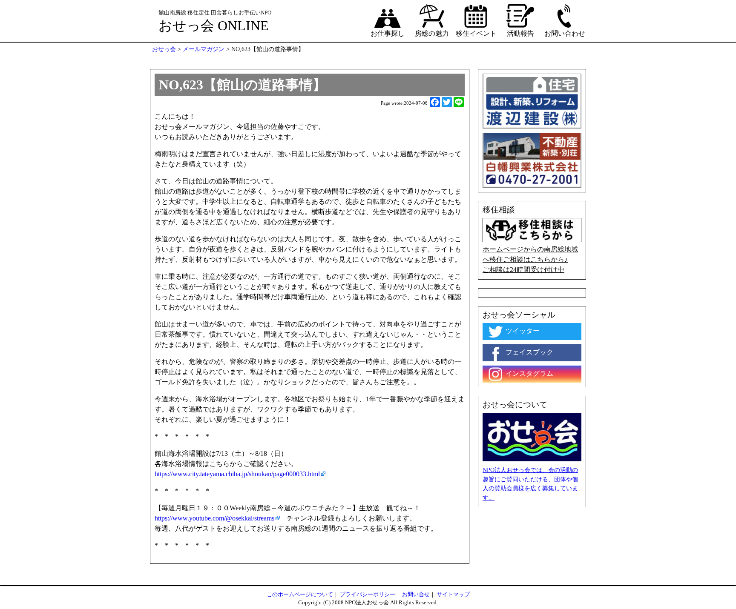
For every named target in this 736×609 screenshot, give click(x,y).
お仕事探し (388, 33)
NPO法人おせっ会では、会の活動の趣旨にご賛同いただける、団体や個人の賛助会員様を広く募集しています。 (530, 483)
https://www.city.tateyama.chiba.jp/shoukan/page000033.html (237, 473)
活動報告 (520, 33)
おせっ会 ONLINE (213, 25)
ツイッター (522, 331)
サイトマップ (453, 595)
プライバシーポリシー (367, 595)
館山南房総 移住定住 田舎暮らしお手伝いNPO (214, 13)
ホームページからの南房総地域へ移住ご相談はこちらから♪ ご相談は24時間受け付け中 (530, 259)
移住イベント (476, 33)
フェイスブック (528, 352)
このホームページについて (300, 595)
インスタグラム (528, 373)
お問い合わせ (564, 33)
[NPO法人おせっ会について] (532, 436)
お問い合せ (416, 595)
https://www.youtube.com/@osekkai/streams (214, 518)
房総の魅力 (432, 33)
